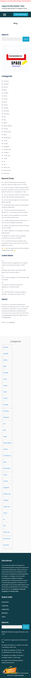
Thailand (6, 152)
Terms (3, 616)
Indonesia (6, 114)
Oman (5, 140)
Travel (5, 158)
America (6, 81)
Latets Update (8, 126)
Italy (5, 120)
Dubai (5, 102)
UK (4, 161)
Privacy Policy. (14, 591)
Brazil (5, 90)
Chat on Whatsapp (20, 14)
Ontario (6, 143)
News (5, 135)
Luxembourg (7, 132)
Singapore (6, 146)
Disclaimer (16, 589)
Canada (6, 93)
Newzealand (7, 137)
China (5, 96)
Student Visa (5, 609)
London (6, 129)
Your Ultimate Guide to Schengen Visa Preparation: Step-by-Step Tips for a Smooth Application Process (15, 243)
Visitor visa (7, 167)
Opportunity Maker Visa (13, 6)
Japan (5, 123)
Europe (6, 105)
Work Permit (7, 170)
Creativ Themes (19, 675)
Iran (5, 117)
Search (5, 35)
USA (5, 164)
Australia (6, 84)
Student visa (7, 149)
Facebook (12, 322)
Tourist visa (7, 155)
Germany (6, 111)
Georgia (6, 108)
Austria (6, 87)
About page (7, 317)
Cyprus (6, 99)
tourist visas (7, 315)
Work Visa (6, 173)
